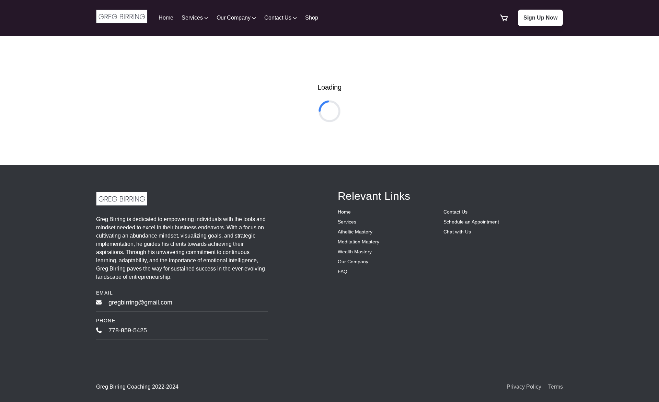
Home (166, 18)
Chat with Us (457, 231)
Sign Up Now (540, 18)
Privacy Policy (524, 387)
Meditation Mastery (358, 241)
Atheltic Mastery (355, 231)
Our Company (234, 18)
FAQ (342, 271)
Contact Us (277, 18)
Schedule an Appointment (471, 222)
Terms (555, 387)
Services (192, 18)
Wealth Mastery (355, 251)
